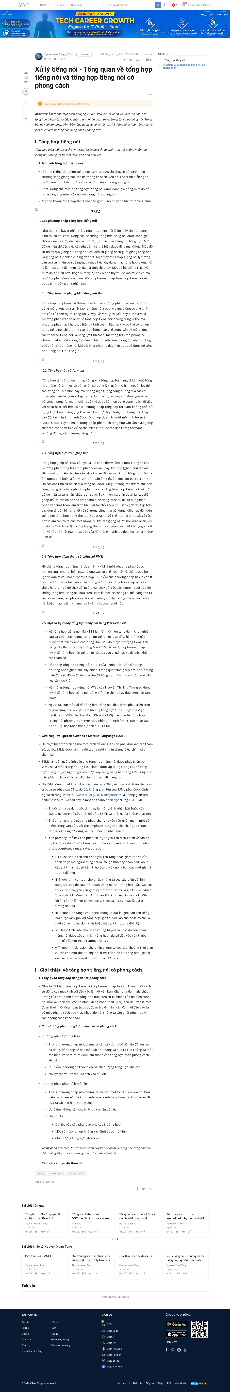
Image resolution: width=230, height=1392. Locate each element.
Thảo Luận (76, 5)
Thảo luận (27, 1339)
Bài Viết (44, 5)
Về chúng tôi (124, 1383)
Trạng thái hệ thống (32, 1351)
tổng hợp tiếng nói (76, 1173)
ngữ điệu (41, 1173)
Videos (25, 1334)
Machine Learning (60, 1345)
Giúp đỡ (150, 1383)
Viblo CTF (112, 1337)
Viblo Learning (114, 1349)
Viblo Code (112, 1330)
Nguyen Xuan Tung (54, 54)
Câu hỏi (25, 1328)
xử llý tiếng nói (56, 1173)
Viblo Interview (114, 1366)
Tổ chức (55, 1322)
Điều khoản (181, 1383)
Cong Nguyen (32, 1223)
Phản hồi (137, 1383)
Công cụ (26, 1345)
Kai (73, 1223)
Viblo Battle (113, 1360)
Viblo (109, 1323)
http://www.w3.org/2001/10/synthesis (94, 795)
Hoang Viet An (127, 1223)
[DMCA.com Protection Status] (198, 1383)
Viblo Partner (114, 1355)
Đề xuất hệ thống (60, 1339)
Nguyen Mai (173, 1223)
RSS (169, 1383)
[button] (175, 5)
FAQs (160, 1383)
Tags (53, 1328)
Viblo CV (111, 1343)
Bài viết (25, 1322)
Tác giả (55, 1334)
